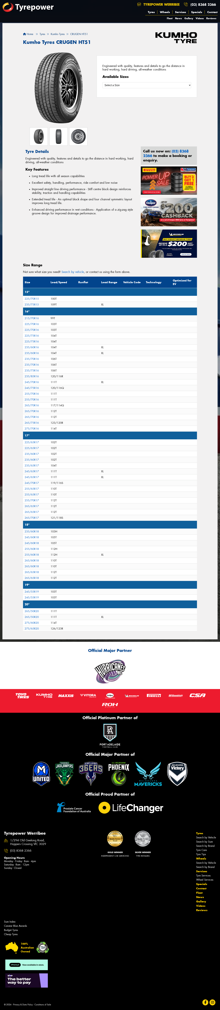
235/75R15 (32, 304)
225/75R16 (32, 335)
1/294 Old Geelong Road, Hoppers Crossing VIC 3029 (28, 842)
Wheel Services (204, 879)
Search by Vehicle (206, 837)
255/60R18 (32, 549)
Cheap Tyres (11, 934)
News (178, 18)
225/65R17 (32, 442)
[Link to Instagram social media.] (212, 1002)
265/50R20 (32, 611)
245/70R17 (32, 483)
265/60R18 (32, 560)
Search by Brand (205, 846)
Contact (212, 12)
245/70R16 (32, 382)
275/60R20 (32, 623)
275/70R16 (32, 428)
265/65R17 (32, 506)
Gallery (188, 18)
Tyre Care (201, 850)
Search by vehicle (73, 272)
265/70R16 (32, 405)
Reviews (211, 18)
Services (180, 12)
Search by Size (204, 841)
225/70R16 (32, 324)
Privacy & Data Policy (23, 1004)
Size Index (9, 921)
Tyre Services (203, 875)
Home (29, 34)
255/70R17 (32, 500)
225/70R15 (32, 298)
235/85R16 (32, 376)
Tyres (151, 12)
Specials (196, 12)
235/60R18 (32, 531)
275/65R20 (32, 628)
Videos (200, 18)
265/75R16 (32, 423)
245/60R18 (32, 537)
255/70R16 (32, 393)
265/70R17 (32, 518)
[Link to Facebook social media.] (205, 1002)
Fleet (169, 18)
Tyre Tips (201, 854)
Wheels (165, 12)
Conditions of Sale (42, 1004)
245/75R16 (32, 388)
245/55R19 (32, 591)
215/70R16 (32, 318)
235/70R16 (32, 359)
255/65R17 (32, 488)
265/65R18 (32, 572)
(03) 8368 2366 (203, 4)
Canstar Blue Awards (15, 926)
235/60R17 (32, 454)
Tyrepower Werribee (161, 4)
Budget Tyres (11, 930)
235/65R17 (32, 465)
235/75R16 (32, 370)
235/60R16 (32, 347)
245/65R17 (32, 471)
